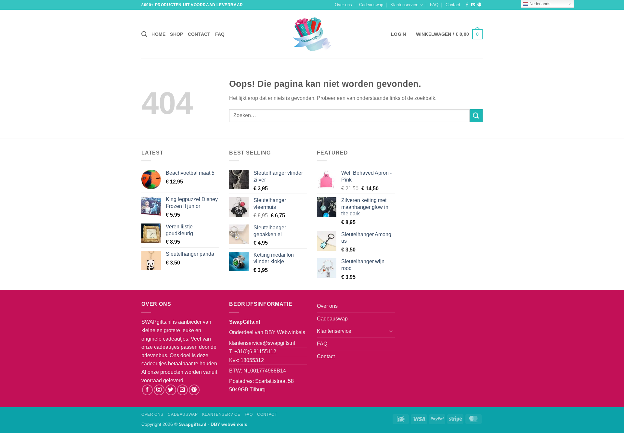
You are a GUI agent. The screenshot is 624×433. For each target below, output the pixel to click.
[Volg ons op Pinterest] (479, 5)
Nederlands (539, 3)
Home (158, 34)
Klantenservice (404, 4)
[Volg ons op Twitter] (170, 390)
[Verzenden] (476, 115)
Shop (176, 34)
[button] (398, 34)
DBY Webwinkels (285, 332)
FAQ (434, 4)
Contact (453, 4)
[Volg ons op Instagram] (159, 390)
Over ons (343, 4)
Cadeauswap (371, 4)
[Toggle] (391, 331)
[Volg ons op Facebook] (467, 5)
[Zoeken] (144, 34)
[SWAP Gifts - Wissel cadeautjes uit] (312, 34)
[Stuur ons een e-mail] (473, 5)
